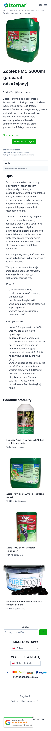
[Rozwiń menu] (45, 5)
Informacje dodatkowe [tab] (16, 168)
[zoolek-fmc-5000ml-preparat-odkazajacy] (22, 40)
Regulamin (25, 696)
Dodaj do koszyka (24, 141)
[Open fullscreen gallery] (40, 61)
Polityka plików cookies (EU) (25, 701)
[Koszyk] (40, 5)
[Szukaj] (43, 632)
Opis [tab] (7, 163)
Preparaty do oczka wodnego (23, 155)
